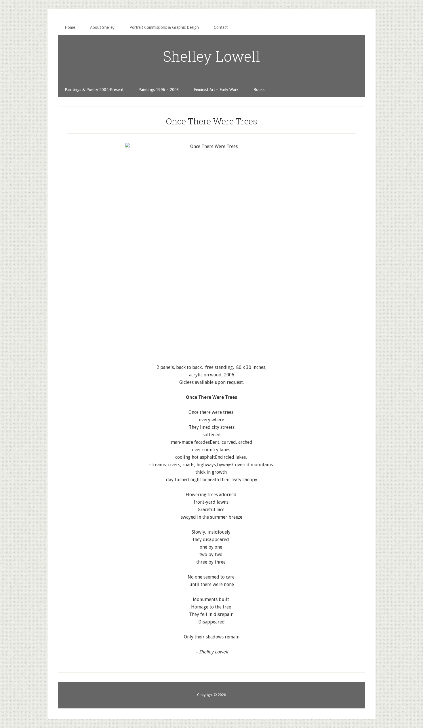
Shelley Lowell (211, 56)
